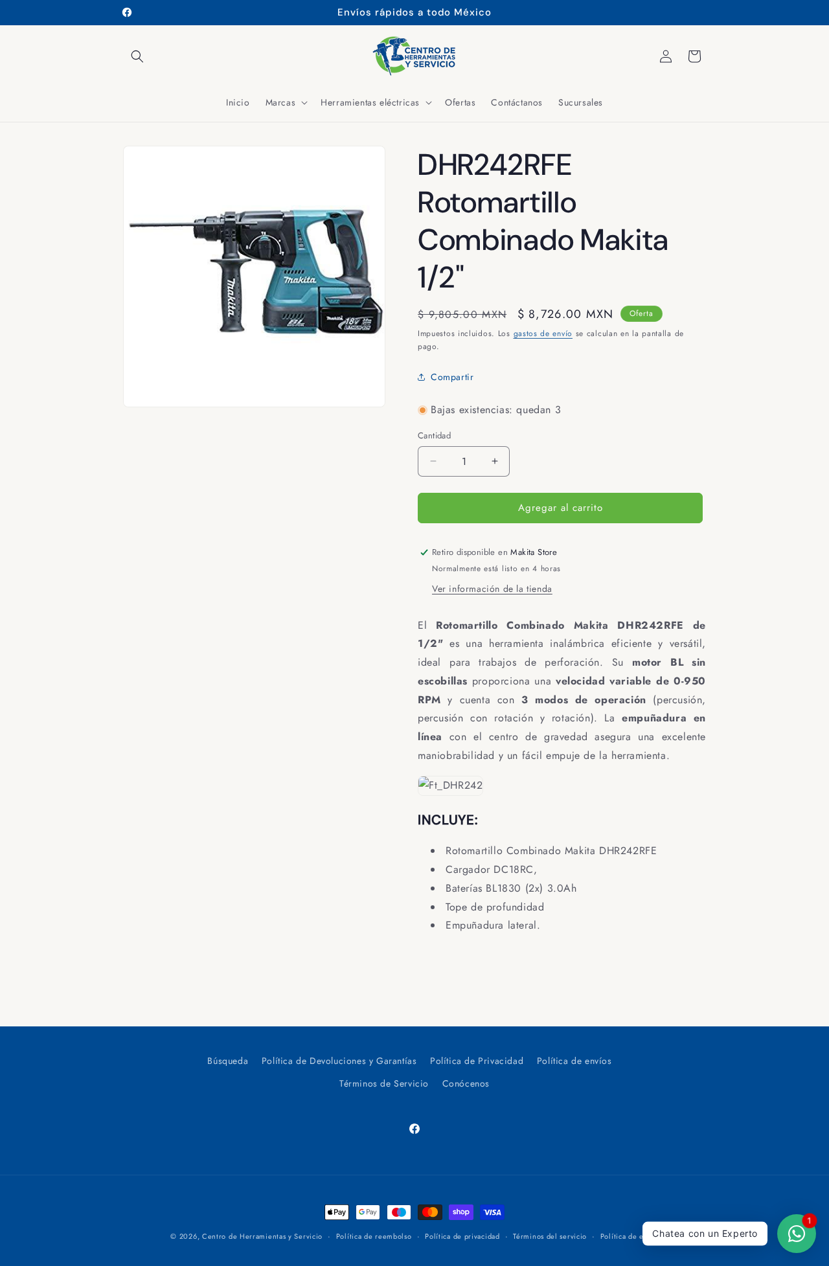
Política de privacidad (462, 1235)
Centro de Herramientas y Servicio (262, 1236)
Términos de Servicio (384, 1083)
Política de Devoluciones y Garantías (339, 1060)
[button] (137, 56)
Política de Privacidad (476, 1060)
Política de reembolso (374, 1235)
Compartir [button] (452, 376)
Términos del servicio (550, 1235)
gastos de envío (543, 333)
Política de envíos (574, 1060)
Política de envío (629, 1235)
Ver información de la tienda (492, 588)
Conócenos (466, 1083)
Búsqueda (227, 1060)
